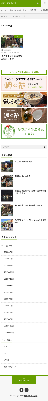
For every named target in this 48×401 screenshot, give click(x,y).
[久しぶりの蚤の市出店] (7, 166)
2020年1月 (8, 265)
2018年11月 (9, 333)
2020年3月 (8, 259)
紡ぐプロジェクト (11, 367)
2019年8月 (8, 286)
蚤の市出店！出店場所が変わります (11, 57)
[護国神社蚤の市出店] (7, 181)
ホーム (3, 10)
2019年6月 (8, 299)
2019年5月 (8, 306)
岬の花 (6, 360)
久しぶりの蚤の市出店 (23, 161)
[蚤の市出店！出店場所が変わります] (7, 210)
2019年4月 (8, 312)
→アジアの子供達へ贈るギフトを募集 (24, 72)
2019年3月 (8, 319)
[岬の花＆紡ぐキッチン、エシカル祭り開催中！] (7, 225)
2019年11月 (9, 272)
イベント (18, 37)
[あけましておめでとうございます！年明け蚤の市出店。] (7, 195)
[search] (45, 147)
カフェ (6, 353)
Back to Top (24, 381)
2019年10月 (9, 279)
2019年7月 (8, 292)
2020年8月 (8, 252)
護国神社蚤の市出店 (22, 176)
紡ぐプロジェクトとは (18, 10)
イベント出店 (8, 52)
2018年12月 (9, 326)
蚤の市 (16, 52)
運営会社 (33, 10)
